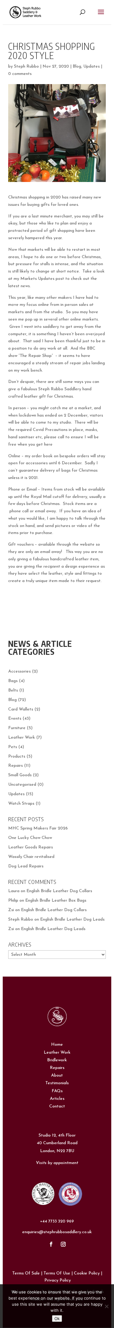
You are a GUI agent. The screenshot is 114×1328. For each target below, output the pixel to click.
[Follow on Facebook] (51, 1244)
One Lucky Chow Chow (30, 838)
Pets (12, 747)
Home (57, 1044)
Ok (57, 1318)
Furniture (17, 728)
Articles (57, 1098)
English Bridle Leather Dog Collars (59, 891)
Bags (13, 681)
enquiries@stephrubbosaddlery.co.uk (57, 1232)
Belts (13, 690)
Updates (91, 66)
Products (16, 756)
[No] (106, 1306)
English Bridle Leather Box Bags (55, 900)
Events (14, 718)
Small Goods (20, 775)
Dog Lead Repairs (25, 866)
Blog (77, 66)
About (57, 1075)
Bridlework (57, 1060)
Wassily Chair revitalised (31, 857)
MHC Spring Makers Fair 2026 (38, 828)
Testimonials (57, 1083)
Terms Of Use (56, 1273)
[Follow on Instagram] (63, 1244)
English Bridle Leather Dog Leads (72, 919)
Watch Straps (21, 803)
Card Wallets (20, 709)
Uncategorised (22, 784)
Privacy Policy (57, 1280)
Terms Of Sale (26, 1273)
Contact (57, 1106)
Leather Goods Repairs (30, 847)
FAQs (57, 1091)
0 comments (20, 74)
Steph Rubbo (26, 66)
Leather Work (21, 737)
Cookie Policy (87, 1273)
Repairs (15, 765)
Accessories (19, 671)
